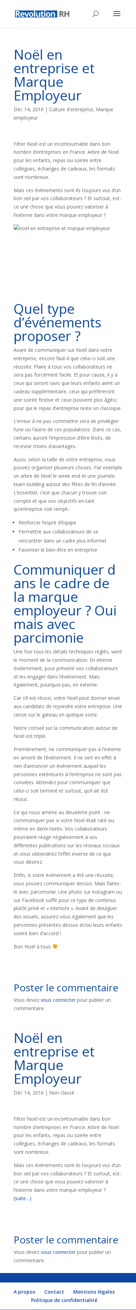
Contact (54, 1291)
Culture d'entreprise (71, 109)
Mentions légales (94, 1291)
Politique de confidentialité (64, 1300)
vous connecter (58, 1000)
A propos (24, 1291)
